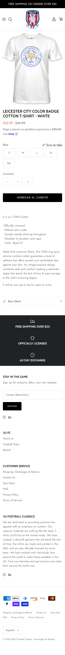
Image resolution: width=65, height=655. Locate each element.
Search (7, 450)
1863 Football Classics (21, 639)
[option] (32, 69)
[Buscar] (12, 19)
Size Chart (9, 483)
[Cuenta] (53, 19)
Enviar (12, 406)
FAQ (5, 489)
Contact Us (9, 477)
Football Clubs (11, 444)
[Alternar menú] (4, 19)
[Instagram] (4, 417)
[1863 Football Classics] (32, 19)
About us (8, 438)
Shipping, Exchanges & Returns (21, 472)
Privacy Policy (11, 495)
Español (10, 630)
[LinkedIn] (9, 417)
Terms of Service (12, 500)
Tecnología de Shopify (44, 639)
